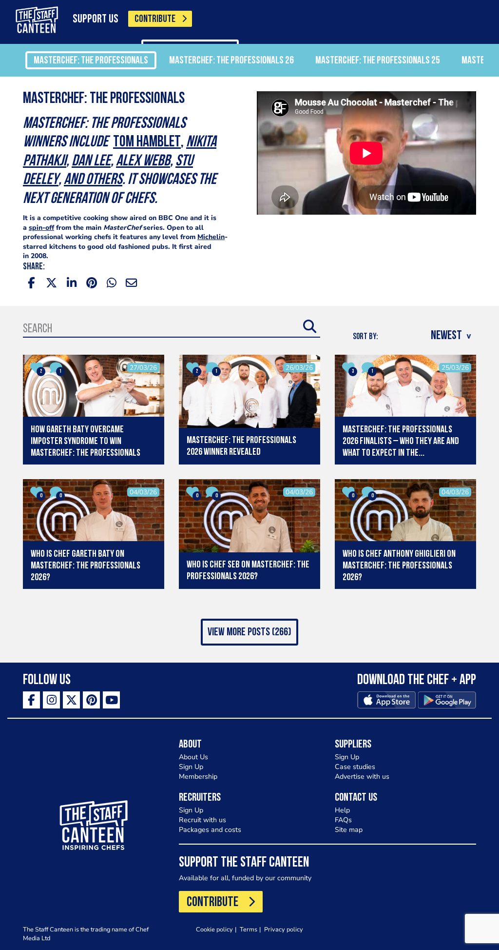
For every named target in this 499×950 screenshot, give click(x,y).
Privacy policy (283, 929)
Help (342, 810)
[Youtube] (111, 699)
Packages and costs (210, 829)
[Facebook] (31, 699)
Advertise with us (362, 776)
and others (93, 180)
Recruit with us (202, 820)
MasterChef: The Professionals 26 (231, 61)
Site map (349, 829)
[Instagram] (51, 699)
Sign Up (191, 766)
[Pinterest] (91, 699)
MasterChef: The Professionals (91, 61)
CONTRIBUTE (154, 19)
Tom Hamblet (147, 142)
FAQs (343, 820)
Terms (248, 929)
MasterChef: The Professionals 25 (377, 61)
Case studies (355, 766)
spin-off (41, 227)
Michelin (211, 237)
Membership (198, 776)
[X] (71, 699)
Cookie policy (214, 929)
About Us (193, 757)
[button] (249, 632)
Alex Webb (143, 161)
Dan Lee (91, 161)
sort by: (365, 337)
